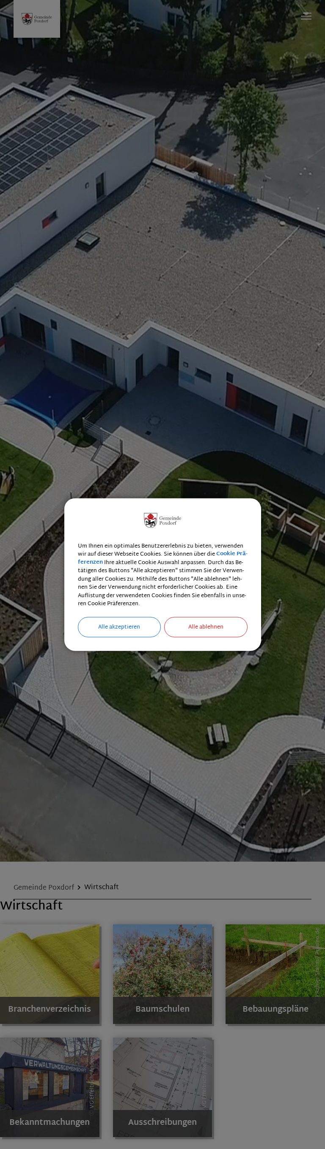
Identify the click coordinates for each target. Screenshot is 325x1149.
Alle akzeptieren (119, 627)
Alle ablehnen (205, 627)
